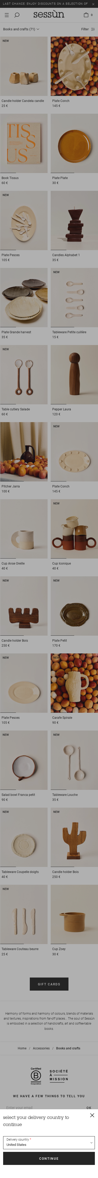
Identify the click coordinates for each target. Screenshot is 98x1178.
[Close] (92, 1115)
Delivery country (18, 1139)
